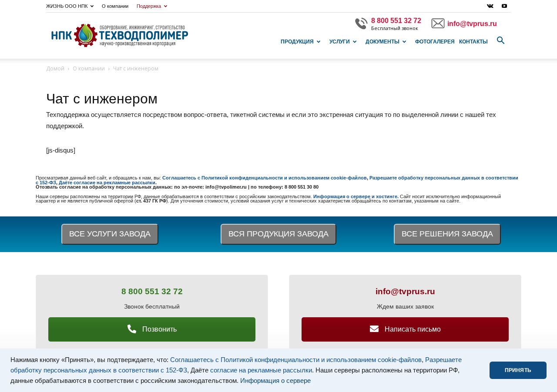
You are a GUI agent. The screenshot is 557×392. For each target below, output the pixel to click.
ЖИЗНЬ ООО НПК (66, 6)
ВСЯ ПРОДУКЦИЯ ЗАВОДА (278, 233)
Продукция (297, 42)
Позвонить (159, 329)
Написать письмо (412, 329)
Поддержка (149, 6)
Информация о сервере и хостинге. (356, 196)
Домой (55, 68)
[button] (500, 40)
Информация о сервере (275, 380)
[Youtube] (504, 6)
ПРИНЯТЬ (518, 370)
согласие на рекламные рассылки (261, 370)
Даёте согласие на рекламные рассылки (107, 182)
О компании (115, 6)
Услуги (339, 42)
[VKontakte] (490, 6)
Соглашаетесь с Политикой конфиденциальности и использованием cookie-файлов (296, 359)
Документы (382, 42)
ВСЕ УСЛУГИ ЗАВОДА (110, 233)
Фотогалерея (435, 42)
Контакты (473, 42)
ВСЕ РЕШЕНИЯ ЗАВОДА (447, 233)
